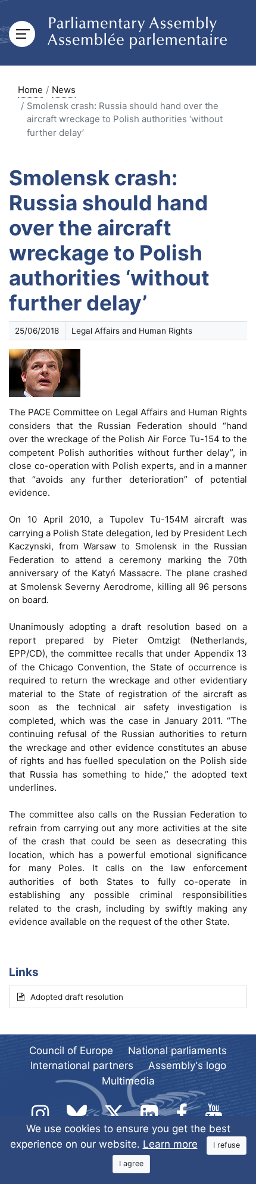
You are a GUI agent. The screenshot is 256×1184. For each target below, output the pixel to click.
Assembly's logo (187, 1065)
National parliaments (177, 1050)
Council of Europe (71, 1050)
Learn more (170, 1144)
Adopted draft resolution (76, 997)
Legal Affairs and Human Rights (131, 330)
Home (30, 89)
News (64, 89)
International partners (81, 1065)
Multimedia (128, 1081)
